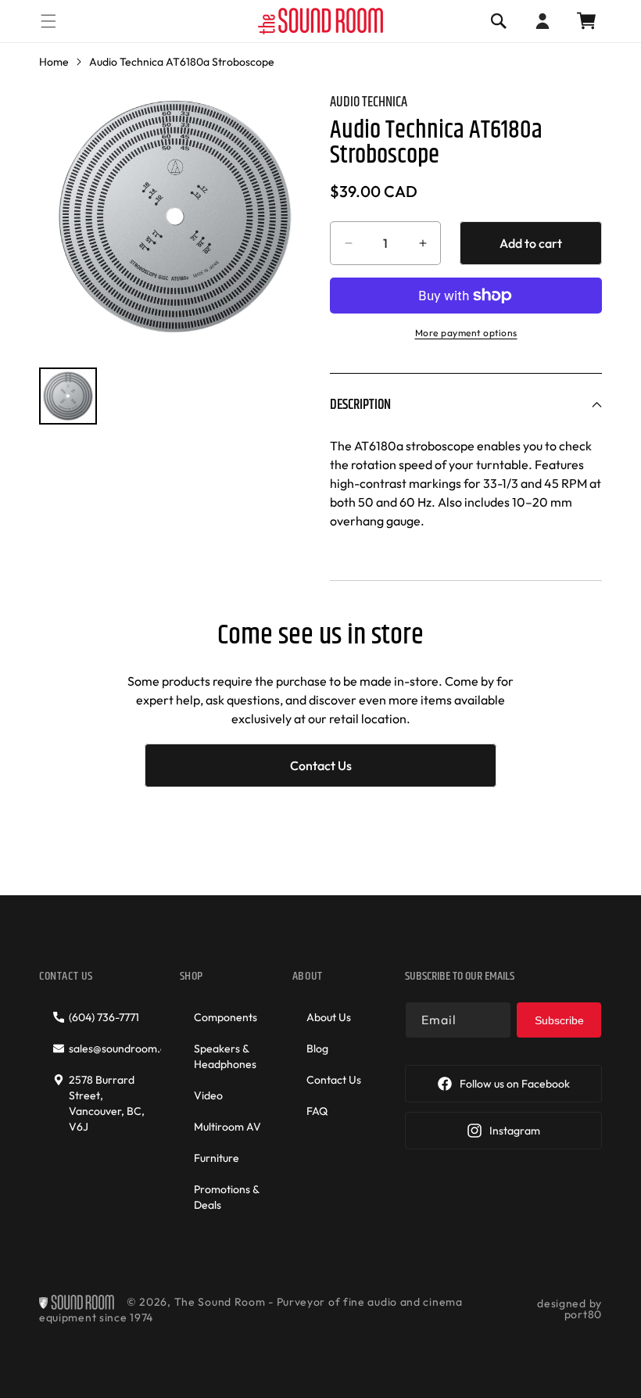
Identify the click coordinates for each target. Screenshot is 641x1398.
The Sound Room (220, 1302)
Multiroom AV (227, 1127)
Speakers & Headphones (225, 1056)
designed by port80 (569, 1308)
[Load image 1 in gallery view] (68, 396)
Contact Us (321, 765)
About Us (328, 1017)
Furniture (216, 1158)
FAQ (317, 1111)
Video (208, 1095)
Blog (317, 1048)
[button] (48, 20)
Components (225, 1017)
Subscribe (559, 1020)
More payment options (466, 333)
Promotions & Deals (226, 1197)
